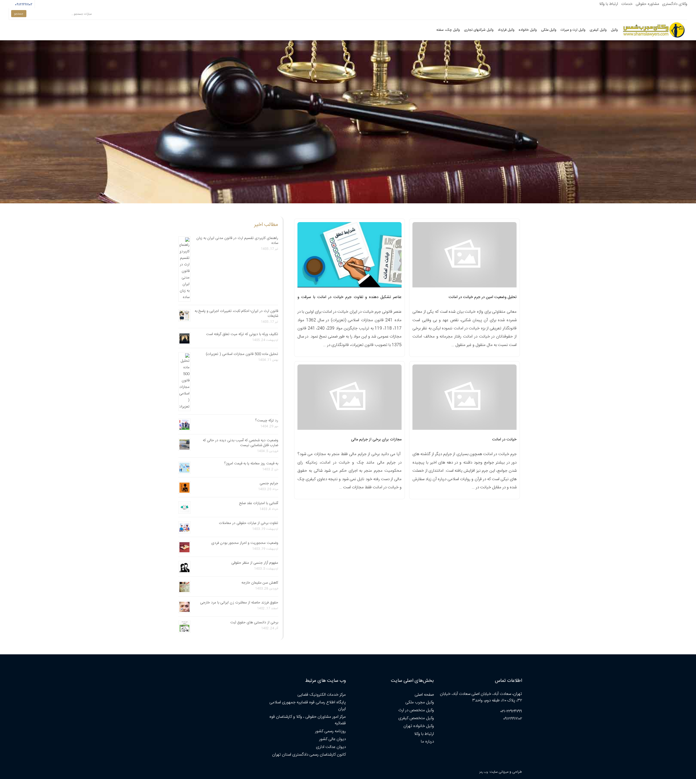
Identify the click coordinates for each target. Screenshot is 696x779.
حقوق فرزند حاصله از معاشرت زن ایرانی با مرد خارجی (239, 602)
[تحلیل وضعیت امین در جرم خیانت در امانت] (464, 256)
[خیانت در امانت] (464, 398)
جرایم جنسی (269, 483)
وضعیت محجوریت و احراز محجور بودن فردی (244, 543)
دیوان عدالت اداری (331, 747)
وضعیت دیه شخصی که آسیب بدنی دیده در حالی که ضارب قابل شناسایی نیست (240, 443)
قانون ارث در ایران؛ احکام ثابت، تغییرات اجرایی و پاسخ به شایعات (236, 313)
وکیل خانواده (528, 30)
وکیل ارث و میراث (573, 30)
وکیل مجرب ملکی (419, 702)
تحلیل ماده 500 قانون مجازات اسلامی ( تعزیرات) (242, 354)
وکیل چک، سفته (448, 30)
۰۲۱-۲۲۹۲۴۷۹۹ (511, 711)
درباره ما (427, 741)
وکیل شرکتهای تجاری (478, 30)
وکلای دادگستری (674, 4)
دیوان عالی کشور (332, 739)
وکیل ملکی (548, 30)
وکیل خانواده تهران (418, 726)
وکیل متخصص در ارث (416, 710)
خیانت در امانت (504, 439)
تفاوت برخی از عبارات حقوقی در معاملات (248, 523)
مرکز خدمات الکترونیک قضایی (321, 694)
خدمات (627, 4)
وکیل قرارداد (506, 30)
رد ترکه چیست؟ (266, 420)
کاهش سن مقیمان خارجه (259, 582)
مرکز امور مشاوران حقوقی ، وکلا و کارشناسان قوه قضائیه (307, 720)
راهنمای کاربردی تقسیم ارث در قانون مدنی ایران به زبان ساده (237, 241)
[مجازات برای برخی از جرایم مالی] (349, 398)
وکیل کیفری (598, 30)
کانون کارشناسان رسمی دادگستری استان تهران (309, 754)
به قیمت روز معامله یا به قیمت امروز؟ (251, 463)
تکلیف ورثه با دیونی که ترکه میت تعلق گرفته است (242, 334)
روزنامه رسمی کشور (330, 731)
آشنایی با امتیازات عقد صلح (258, 503)
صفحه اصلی (424, 694)
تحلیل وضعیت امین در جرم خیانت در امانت (483, 297)
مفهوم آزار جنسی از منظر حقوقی (254, 562)
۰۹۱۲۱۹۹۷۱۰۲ (23, 5)
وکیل (614, 30)
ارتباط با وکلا (608, 4)
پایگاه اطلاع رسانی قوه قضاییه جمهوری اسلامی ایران (307, 705)
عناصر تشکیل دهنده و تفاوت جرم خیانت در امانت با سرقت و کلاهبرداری (349, 299)
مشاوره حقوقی (647, 4)
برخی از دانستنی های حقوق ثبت (254, 622)
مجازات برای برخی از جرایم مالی (376, 439)
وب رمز (483, 772)
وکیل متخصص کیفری (416, 718)
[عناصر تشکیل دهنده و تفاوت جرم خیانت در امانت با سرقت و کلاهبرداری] (349, 256)
